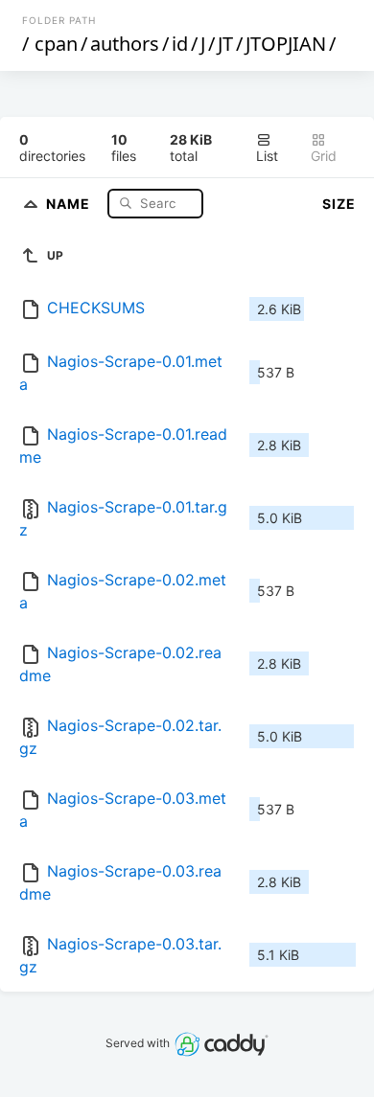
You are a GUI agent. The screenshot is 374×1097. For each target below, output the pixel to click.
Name (70, 202)
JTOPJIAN (285, 44)
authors (124, 44)
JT (225, 44)
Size (339, 203)
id (180, 44)
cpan (56, 44)
